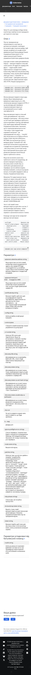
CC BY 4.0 (18, 647)
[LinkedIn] (4, 652)
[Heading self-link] (9, 39)
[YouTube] (4, 641)
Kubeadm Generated (19, 26)
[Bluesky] (4, 656)
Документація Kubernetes (12, 22)
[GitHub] (27, 645)
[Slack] (27, 649)
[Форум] (4, 645)
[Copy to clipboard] (28, 86)
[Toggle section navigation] (4, 15)
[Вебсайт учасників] (27, 641)
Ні (13, 619)
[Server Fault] (3, 649)
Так (6, 619)
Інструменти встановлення (14, 24)
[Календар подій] (27, 652)
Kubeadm (8, 26)
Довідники (25, 22)
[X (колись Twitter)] (4, 660)
